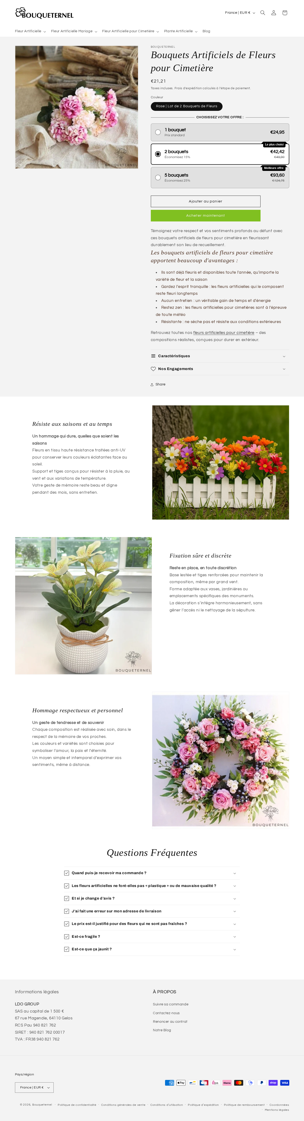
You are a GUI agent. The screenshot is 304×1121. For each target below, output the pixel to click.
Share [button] (161, 384)
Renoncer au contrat (170, 1021)
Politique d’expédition (203, 1105)
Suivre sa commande (170, 1004)
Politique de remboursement (244, 1105)
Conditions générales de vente (123, 1105)
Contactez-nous (166, 1013)
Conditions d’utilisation (166, 1105)
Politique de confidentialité (77, 1105)
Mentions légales (277, 1110)
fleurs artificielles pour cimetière (223, 333)
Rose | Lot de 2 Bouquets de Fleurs (187, 106)
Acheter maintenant (205, 216)
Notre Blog (162, 1030)
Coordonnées (279, 1105)
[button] (30, 31)
